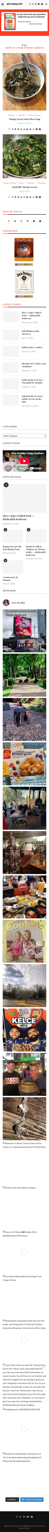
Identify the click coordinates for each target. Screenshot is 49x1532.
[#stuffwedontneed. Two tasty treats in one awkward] (24, 763)
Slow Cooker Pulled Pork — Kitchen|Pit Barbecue (31, 315)
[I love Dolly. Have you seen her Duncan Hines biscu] (24, 1384)
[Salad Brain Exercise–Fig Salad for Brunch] (11, 383)
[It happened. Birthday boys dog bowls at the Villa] (24, 1074)
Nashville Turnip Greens (24, 187)
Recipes (11, 115)
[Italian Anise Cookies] (11, 351)
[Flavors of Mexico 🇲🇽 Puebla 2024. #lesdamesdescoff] (24, 1251)
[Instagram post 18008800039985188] (24, 1429)
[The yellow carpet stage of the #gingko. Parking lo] (24, 985)
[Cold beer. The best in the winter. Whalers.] (24, 852)
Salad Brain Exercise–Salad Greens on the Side (33, 399)
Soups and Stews (34, 115)
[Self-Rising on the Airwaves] (11, 335)
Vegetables (42, 183)
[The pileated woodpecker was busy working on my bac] (24, 719)
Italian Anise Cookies (32, 347)
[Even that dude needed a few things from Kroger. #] (24, 1296)
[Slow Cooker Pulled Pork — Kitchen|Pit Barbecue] (11, 316)
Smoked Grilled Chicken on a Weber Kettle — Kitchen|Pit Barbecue (36, 550)
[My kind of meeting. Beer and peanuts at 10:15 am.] (24, 1473)
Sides (22, 183)
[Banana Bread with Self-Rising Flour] (13, 536)
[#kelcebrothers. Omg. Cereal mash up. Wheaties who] (24, 1029)
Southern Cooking (9, 183)
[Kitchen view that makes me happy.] (24, 1207)
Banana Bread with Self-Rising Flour (12, 548)
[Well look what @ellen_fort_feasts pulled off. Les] (24, 630)
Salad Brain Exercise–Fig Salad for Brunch (33, 381)
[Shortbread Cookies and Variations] (11, 367)
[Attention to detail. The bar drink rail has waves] (24, 1163)
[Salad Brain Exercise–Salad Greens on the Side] (11, 400)
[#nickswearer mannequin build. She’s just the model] (24, 1340)
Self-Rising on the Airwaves (30, 332)
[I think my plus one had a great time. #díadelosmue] (24, 808)
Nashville (21, 115)
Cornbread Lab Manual (10, 578)
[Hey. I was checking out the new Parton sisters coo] (24, 941)
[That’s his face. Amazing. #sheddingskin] (24, 1118)
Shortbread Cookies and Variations (34, 365)
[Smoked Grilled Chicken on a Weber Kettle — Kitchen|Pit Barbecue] (36, 536)
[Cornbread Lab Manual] (13, 567)
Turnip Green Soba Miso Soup (24, 119)
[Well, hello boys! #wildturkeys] (24, 675)
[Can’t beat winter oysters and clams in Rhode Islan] (24, 896)
